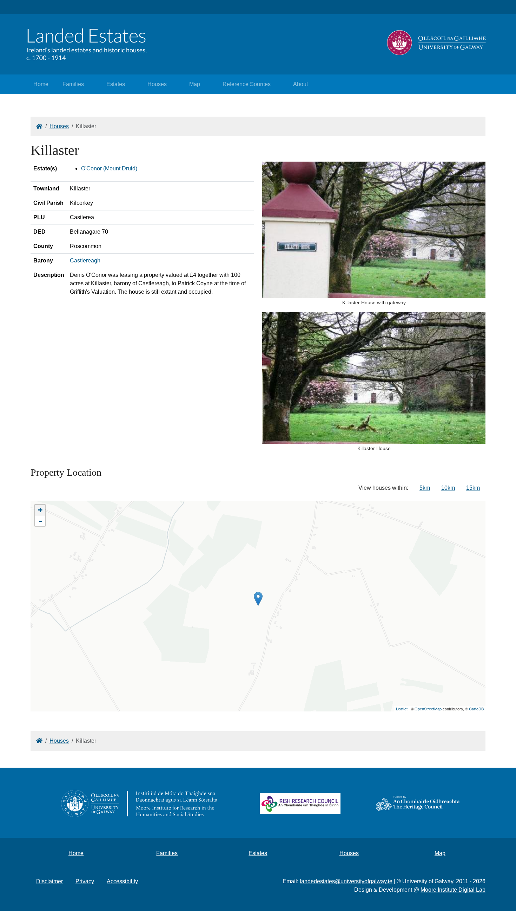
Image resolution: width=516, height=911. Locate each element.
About (300, 84)
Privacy (84, 881)
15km (473, 488)
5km (424, 488)
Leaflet (402, 708)
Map (194, 84)
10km (448, 488)
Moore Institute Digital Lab (453, 890)
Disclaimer (49, 881)
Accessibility (122, 881)
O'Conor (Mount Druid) (109, 168)
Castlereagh (85, 260)
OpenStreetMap (428, 708)
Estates (115, 84)
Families (73, 84)
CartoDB (476, 708)
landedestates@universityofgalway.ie (346, 881)
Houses (157, 84)
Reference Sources (247, 84)
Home (40, 84)
